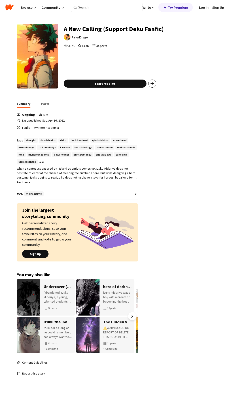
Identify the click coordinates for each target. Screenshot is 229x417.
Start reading (105, 84)
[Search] (75, 7)
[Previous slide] (23, 316)
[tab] (23, 105)
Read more (23, 182)
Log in (204, 7)
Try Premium (178, 7)
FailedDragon (80, 37)
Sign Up (218, 7)
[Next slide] (132, 316)
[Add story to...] (152, 84)
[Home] (9, 7)
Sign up (35, 254)
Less (41, 162)
